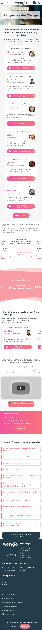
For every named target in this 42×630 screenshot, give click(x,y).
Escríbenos (23, 570)
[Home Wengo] (10, 544)
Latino (7, 614)
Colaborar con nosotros (9, 570)
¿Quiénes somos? (25, 548)
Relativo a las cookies (8, 610)
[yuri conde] (32, 164)
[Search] (7, 2)
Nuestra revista (24, 555)
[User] (39, 2)
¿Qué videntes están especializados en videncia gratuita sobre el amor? (19, 524)
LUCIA (9, 135)
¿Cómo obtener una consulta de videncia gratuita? (21, 457)
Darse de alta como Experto (10, 568)
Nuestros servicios (25, 557)
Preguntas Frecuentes (26, 553)
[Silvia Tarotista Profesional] (32, 54)
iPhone (4, 582)
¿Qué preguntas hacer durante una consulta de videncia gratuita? (19, 516)
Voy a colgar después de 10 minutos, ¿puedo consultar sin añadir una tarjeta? (19, 485)
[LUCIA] (32, 137)
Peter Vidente (12, 190)
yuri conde (11, 163)
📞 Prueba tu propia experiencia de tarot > (21, 404)
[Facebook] (5, 555)
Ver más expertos (21, 215)
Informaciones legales (8, 598)
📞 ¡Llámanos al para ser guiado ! (21, 535)
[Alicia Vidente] (32, 109)
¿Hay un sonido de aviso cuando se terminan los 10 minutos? (20, 493)
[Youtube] (10, 555)
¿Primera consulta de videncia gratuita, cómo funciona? (19, 450)
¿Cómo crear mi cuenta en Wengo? (16, 469)
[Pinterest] (15, 555)
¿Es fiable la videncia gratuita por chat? (18, 500)
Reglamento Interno (8, 594)
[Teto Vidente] (32, 81)
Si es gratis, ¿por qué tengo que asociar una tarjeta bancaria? (21, 476)
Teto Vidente (12, 80)
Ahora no (15, 626)
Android (4, 584)
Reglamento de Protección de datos (12, 602)
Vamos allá (25, 626)
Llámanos (27, 568)
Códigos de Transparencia (9, 606)
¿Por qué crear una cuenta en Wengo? (17, 463)
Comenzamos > (21, 428)
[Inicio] (21, 3)
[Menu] (2, 2)
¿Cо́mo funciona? (25, 550)
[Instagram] (8, 555)
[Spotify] (13, 555)
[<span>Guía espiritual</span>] (21, 241)
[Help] (34, 2)
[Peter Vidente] (32, 192)
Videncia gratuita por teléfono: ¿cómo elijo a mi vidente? (20, 508)
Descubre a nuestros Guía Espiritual (21, 253)
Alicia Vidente (12, 107)
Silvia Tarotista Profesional (17, 52)
